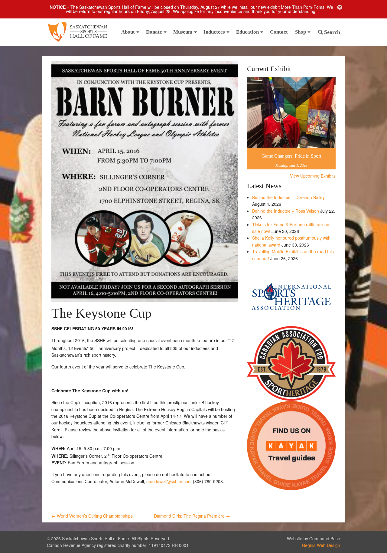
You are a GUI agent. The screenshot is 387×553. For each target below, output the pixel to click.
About (128, 32)
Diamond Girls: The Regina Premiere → (192, 516)
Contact (279, 32)
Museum (182, 32)
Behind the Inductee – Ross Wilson (285, 211)
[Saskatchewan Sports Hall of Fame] (77, 32)
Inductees (214, 32)
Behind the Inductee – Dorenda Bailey (288, 197)
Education (247, 32)
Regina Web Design (321, 545)
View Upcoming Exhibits (313, 176)
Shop (300, 32)
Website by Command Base (313, 538)
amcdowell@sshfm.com (169, 481)
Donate (154, 32)
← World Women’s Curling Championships (92, 516)
